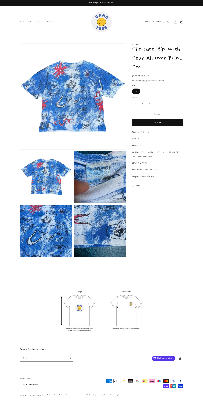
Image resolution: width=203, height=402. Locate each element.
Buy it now (158, 123)
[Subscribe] (70, 358)
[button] (168, 22)
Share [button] (137, 186)
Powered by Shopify (38, 395)
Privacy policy (63, 395)
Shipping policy (91, 395)
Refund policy (51, 395)
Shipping (145, 80)
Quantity (135, 98)
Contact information (105, 395)
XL (137, 92)
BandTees (28, 395)
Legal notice (120, 395)
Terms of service (77, 395)
